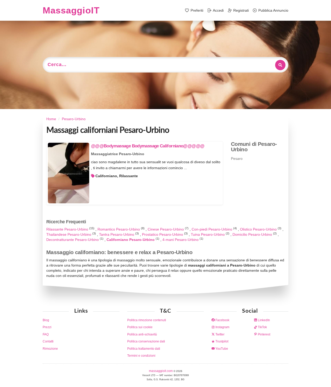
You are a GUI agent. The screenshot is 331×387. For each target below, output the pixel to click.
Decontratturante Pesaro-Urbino (73, 240)
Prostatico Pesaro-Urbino (163, 234)
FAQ (46, 334)
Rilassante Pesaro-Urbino (67, 229)
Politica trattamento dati (143, 348)
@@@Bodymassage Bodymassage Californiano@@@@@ (147, 146)
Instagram (222, 327)
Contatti (48, 341)
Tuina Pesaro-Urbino (208, 234)
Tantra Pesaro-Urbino (117, 234)
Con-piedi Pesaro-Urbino (212, 229)
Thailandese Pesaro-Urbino (69, 234)
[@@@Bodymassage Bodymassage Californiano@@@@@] (68, 173)
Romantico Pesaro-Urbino (119, 229)
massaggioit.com (161, 371)
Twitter (219, 334)
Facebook (222, 320)
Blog (46, 320)
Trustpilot (221, 341)
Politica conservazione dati (146, 341)
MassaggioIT (71, 10)
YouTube (221, 348)
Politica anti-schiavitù (142, 334)
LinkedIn (263, 320)
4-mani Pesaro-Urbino (181, 240)
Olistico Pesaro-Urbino (259, 229)
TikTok (262, 327)
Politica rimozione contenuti (146, 320)
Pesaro (237, 158)
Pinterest (263, 334)
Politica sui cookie (140, 327)
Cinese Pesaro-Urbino (166, 229)
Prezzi (47, 327)
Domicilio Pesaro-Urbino (252, 234)
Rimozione (50, 348)
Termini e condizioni (141, 355)
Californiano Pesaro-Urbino (131, 240)
